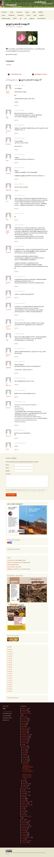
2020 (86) (10, 662)
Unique (10, 711)
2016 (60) (10, 671)
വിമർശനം (24, 822)
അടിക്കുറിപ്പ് (25, 747)
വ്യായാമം (24, 829)
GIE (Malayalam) (25, 711)
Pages (4, 711)
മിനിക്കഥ (24, 814)
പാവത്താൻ (8, 309)
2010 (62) (10, 684)
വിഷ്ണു (7, 339)
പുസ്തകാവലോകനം (26, 801)
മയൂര (7, 160)
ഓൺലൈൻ (24, 733)
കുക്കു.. (7, 219)
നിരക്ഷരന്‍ (8, 173)
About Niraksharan (41, 18)
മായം (23, 813)
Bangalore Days (25, 708)
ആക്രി (23, 726)
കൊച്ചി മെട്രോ (25, 738)
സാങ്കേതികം (24, 832)
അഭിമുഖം (40, 12)
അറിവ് (24, 751)
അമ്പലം (24, 749)
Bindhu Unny (8, 436)
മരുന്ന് (23, 809)
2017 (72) (10, 669)
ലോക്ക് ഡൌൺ (25, 821)
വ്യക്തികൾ (24, 827)
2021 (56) (10, 660)
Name (7, 465)
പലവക (3, 15)
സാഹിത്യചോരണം (26, 837)
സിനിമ (14, 18)
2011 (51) (10, 682)
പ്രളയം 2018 (24, 803)
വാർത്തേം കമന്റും (5, 18)
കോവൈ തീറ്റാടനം (11, 566)
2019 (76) (10, 664)
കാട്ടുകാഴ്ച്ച (25, 755)
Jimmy (7, 201)
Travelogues (4, 12)
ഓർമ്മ (33, 12)
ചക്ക (23, 744)
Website (8, 471)
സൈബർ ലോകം (26, 840)
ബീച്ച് (24, 780)
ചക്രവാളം (25, 757)
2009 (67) (10, 686)
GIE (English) (24, 710)
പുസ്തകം (27, 12)
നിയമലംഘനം (25, 795)
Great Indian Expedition (26, 713)
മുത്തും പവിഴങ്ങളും (27, 775)
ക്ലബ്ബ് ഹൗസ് (25, 741)
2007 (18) (10, 691)
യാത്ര (11, 12)
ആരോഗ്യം (24, 731)
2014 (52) (10, 675)
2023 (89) (10, 656)
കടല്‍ (24, 754)
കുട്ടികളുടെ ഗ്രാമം (41, 74)
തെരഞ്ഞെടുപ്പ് (25, 791)
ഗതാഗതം (24, 742)
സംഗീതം (24, 830)
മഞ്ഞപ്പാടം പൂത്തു (27, 774)
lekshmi (7, 449)
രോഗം (23, 819)
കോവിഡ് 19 (24, 739)
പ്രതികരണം (11, 15)
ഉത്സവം (24, 752)
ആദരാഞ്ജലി (25, 729)
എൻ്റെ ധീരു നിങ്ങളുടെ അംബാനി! (15, 562)
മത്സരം (24, 782)
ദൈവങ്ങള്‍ (25, 759)
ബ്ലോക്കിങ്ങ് (10, 564)
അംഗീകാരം (20, 15)
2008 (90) (10, 689)
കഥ (25, 18)
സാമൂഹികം (19, 12)
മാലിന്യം (41, 15)
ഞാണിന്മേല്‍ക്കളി (27, 769)
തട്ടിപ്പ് (23, 790)
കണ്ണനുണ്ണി (8, 190)
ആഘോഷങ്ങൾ (25, 728)
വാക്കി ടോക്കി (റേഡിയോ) (12, 560)
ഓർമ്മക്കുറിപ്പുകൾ (26, 734)
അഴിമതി (24, 724)
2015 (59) (10, 673)
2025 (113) (10, 651)
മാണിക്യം (8, 144)
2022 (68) (10, 658)
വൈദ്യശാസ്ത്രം (25, 826)
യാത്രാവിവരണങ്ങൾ (27, 816)
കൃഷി (34, 15)
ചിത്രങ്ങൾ (24, 746)
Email (7, 468)
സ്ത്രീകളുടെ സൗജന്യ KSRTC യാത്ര (15, 569)
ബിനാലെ (24, 806)
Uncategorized (25, 720)
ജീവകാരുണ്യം (25, 788)
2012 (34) (10, 680)
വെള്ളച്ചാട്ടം (25, 785)
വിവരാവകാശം (25, 824)
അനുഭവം (24, 723)
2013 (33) (10, 678)
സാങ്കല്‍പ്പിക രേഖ (14, 74)
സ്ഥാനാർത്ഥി (25, 842)
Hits (7, 711)
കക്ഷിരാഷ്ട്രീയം (25, 736)
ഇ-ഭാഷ (28, 15)
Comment (8, 473)
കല (20, 18)
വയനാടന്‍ (8, 396)
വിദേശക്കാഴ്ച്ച (26, 783)
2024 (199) (10, 654)
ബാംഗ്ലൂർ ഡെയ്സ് (26, 804)
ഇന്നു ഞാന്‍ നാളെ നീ (28, 766)
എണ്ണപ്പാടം (31, 18)
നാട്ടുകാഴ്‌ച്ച (25, 760)
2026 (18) (10, 649)
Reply (17, 105)
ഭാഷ (23, 808)
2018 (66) (10, 667)
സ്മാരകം (24, 786)
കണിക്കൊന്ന (26, 768)
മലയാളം (24, 811)
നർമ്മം (23, 796)
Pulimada (23, 716)
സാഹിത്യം (24, 835)
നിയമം (23, 793)
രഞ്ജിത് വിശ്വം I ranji (7, 232)
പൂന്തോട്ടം (20, 26)
